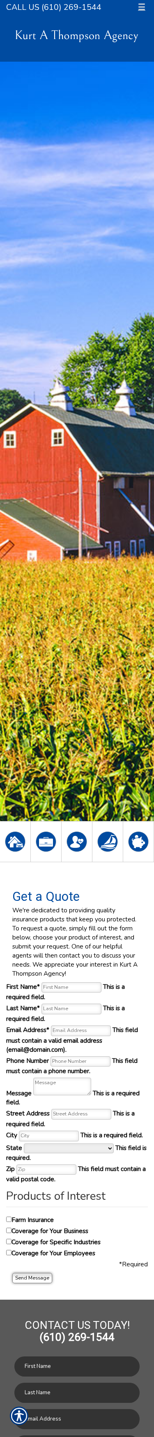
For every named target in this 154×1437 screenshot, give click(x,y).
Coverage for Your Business (49, 1230)
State (76, 1152)
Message (73, 1097)
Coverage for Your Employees (53, 1253)
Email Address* (72, 1039)
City (74, 1135)
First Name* (65, 992)
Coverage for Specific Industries (56, 1242)
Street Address (70, 1118)
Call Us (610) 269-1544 (53, 7)
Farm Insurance (32, 1219)
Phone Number (72, 1066)
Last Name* (65, 1013)
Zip (76, 1174)
